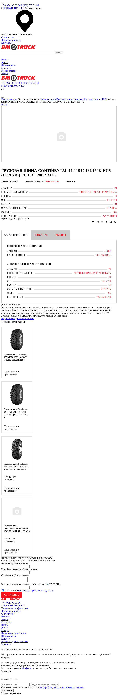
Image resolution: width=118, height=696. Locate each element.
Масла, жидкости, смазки (14, 641)
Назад (4, 104)
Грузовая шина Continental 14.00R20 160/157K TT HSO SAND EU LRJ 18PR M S (16, 467)
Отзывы (60, 235)
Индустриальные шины (13, 633)
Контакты (6, 42)
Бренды (5, 630)
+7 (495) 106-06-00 (10, 5)
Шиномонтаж (8, 65)
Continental (52, 181)
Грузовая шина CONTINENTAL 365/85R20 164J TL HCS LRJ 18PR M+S (17, 528)
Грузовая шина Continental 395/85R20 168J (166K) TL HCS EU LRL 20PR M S (16, 357)
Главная (5, 99)
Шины (4, 59)
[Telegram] (106, 222)
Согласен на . (29, 590)
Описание (40, 235)
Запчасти (6, 68)
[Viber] (110, 222)
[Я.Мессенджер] (93, 222)
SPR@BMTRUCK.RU (13, 8)
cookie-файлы (25, 668)
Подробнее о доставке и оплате (17, 318)
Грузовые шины (47, 99)
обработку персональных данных (35, 590)
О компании (7, 37)
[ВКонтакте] (98, 222)
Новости (5, 616)
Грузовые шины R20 (95, 99)
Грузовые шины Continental (70, 99)
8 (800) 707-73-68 (30, 5)
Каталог (14, 99)
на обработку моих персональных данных (62, 687)
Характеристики (16, 235)
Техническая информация (14, 608)
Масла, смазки (8, 70)
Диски (4, 62)
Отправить (11, 595)
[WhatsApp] (115, 222)
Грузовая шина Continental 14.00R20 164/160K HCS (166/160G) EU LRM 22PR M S (17, 413)
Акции (4, 73)
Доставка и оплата (11, 40)
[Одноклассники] (102, 222)
